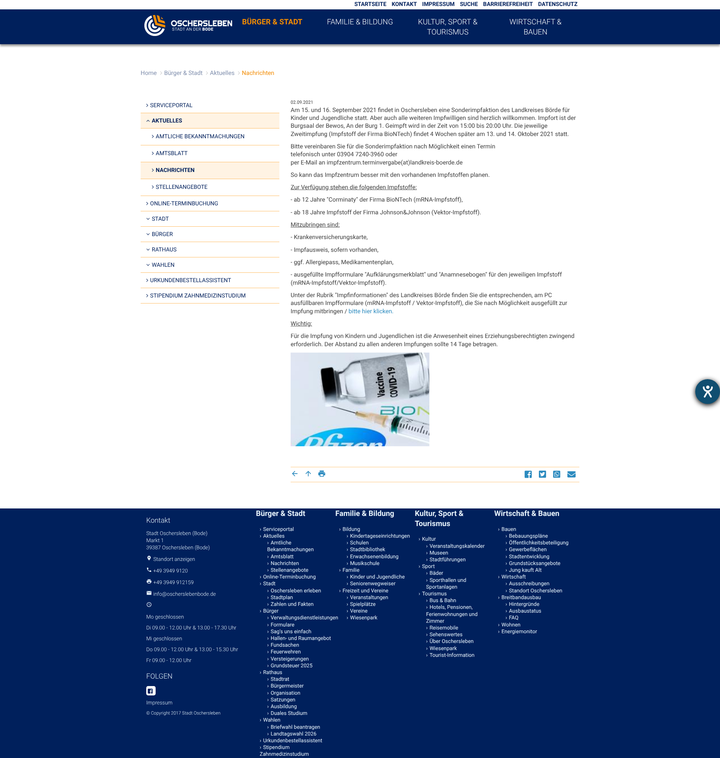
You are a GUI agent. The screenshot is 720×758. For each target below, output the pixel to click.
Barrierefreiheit (508, 4)
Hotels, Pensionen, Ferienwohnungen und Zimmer (451, 614)
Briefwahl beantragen (295, 727)
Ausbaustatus (525, 611)
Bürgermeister (287, 686)
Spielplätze (363, 604)
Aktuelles (222, 72)
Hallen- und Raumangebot (301, 638)
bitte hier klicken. (371, 311)
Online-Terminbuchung (184, 203)
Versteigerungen (290, 659)
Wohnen (510, 625)
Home (149, 72)
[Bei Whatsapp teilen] (557, 474)
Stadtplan (282, 598)
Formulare (282, 625)
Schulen (359, 543)
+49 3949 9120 (170, 571)
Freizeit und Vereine (365, 591)
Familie (351, 570)
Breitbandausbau (521, 598)
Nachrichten (258, 72)
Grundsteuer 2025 (292, 666)
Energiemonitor (519, 632)
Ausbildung (284, 707)
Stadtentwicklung (529, 557)
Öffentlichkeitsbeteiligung (538, 543)
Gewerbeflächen (528, 550)
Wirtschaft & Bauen (536, 26)
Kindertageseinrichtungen (380, 536)
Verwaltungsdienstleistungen (301, 618)
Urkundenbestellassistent (190, 280)
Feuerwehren (286, 652)
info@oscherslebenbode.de (184, 594)
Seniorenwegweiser (373, 584)
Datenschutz (558, 4)
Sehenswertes (445, 635)
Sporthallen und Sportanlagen (446, 583)
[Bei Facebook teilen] (529, 474)
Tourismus (434, 594)
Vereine (359, 611)
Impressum (438, 4)
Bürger (162, 234)
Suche (469, 4)
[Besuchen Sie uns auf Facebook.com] (151, 691)
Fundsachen (285, 645)
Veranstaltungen (369, 598)
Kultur (429, 539)
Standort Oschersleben (535, 591)
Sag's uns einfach (291, 632)
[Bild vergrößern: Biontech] (360, 399)
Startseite (370, 4)
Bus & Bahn (442, 601)
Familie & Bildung (360, 21)
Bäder (436, 573)
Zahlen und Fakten (292, 604)
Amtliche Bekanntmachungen (200, 136)
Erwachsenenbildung (374, 557)
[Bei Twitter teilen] (543, 474)
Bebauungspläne (528, 536)
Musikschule (365, 564)
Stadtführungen (447, 560)
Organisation (285, 693)
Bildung (351, 529)
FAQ (513, 618)
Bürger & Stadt (272, 21)
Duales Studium (289, 713)
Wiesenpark (364, 618)
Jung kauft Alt (525, 570)
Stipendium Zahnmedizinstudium (198, 295)
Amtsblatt (172, 153)
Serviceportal (171, 105)
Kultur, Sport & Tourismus (447, 26)
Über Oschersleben (451, 641)
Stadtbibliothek (368, 550)
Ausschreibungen (529, 584)
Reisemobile (443, 628)
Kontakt (404, 4)
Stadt (160, 218)
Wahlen (163, 265)
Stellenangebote (181, 187)
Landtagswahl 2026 (293, 734)
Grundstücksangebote (534, 564)
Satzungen (283, 700)
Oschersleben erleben (296, 591)
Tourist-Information (451, 655)
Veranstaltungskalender (456, 546)
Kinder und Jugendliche (377, 577)
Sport (428, 567)
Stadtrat (280, 679)
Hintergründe (524, 604)
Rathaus (164, 249)
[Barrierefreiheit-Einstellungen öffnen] (707, 391)
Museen (438, 553)
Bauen (508, 529)
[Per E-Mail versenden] (572, 474)
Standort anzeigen (174, 559)
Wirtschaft (513, 577)
